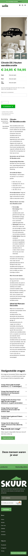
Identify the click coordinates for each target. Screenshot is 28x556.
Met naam (2, 82)
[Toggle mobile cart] (19, 5)
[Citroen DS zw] (14, 35)
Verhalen (3, 534)
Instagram (3, 548)
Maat (2, 75)
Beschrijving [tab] (4, 119)
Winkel (2, 522)
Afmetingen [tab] (5, 123)
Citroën (12, 151)
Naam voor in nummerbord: (7, 92)
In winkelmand (7, 106)
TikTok (2, 551)
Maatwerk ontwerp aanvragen (18, 553)
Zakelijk (3, 528)
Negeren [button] (20, 1)
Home (2, 519)
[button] (14, 385)
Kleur (2, 79)
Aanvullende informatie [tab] (5, 127)
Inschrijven (6, 509)
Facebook (3, 545)
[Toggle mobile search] (22, 5)
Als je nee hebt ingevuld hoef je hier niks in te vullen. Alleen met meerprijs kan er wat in (13, 88)
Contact (3, 531)
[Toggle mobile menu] (25, 5)
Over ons (3, 525)
